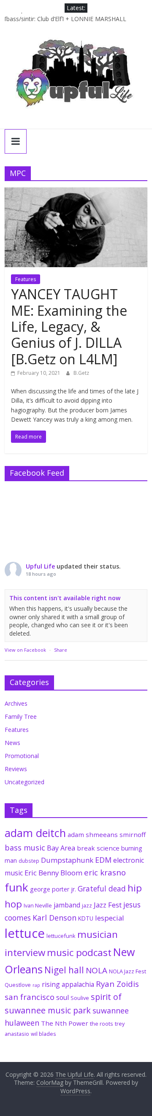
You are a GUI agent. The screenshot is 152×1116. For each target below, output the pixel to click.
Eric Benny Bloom (53, 873)
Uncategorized (24, 782)
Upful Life (40, 566)
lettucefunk (61, 936)
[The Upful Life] (76, 78)
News (12, 743)
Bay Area (61, 848)
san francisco (29, 996)
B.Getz (81, 373)
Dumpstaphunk (67, 860)
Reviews (16, 769)
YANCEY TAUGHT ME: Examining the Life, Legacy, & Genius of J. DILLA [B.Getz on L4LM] (69, 326)
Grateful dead (102, 888)
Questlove (18, 985)
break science (98, 848)
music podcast (79, 952)
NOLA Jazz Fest (127, 971)
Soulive (80, 998)
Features (25, 279)
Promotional (22, 756)
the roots (101, 1023)
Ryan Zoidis (117, 983)
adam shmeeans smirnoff (107, 834)
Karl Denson (54, 918)
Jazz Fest (108, 905)
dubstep (29, 860)
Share (60, 650)
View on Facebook (25, 650)
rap (36, 985)
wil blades (43, 1033)
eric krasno (105, 872)
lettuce (25, 933)
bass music (25, 847)
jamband (67, 905)
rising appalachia (68, 984)
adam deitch (35, 833)
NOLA (96, 970)
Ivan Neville (38, 905)
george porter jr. (53, 889)
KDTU (85, 918)
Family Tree (21, 716)
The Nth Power (64, 1023)
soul (62, 997)
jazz (87, 905)
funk (16, 887)
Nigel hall (64, 970)
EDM (103, 860)
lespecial (109, 918)
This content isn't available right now (64, 598)
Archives (16, 703)
